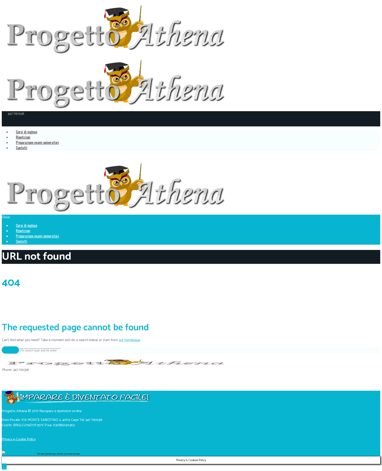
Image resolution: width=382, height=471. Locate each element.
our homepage (129, 340)
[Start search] (10, 350)
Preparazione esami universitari (37, 142)
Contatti (21, 147)
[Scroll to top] (4, 466)
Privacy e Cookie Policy (19, 439)
